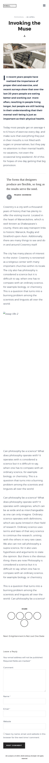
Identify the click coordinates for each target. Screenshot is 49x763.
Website (7, 721)
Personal (19, 17)
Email (6, 709)
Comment (8, 667)
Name (6, 696)
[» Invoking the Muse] (9, 5)
